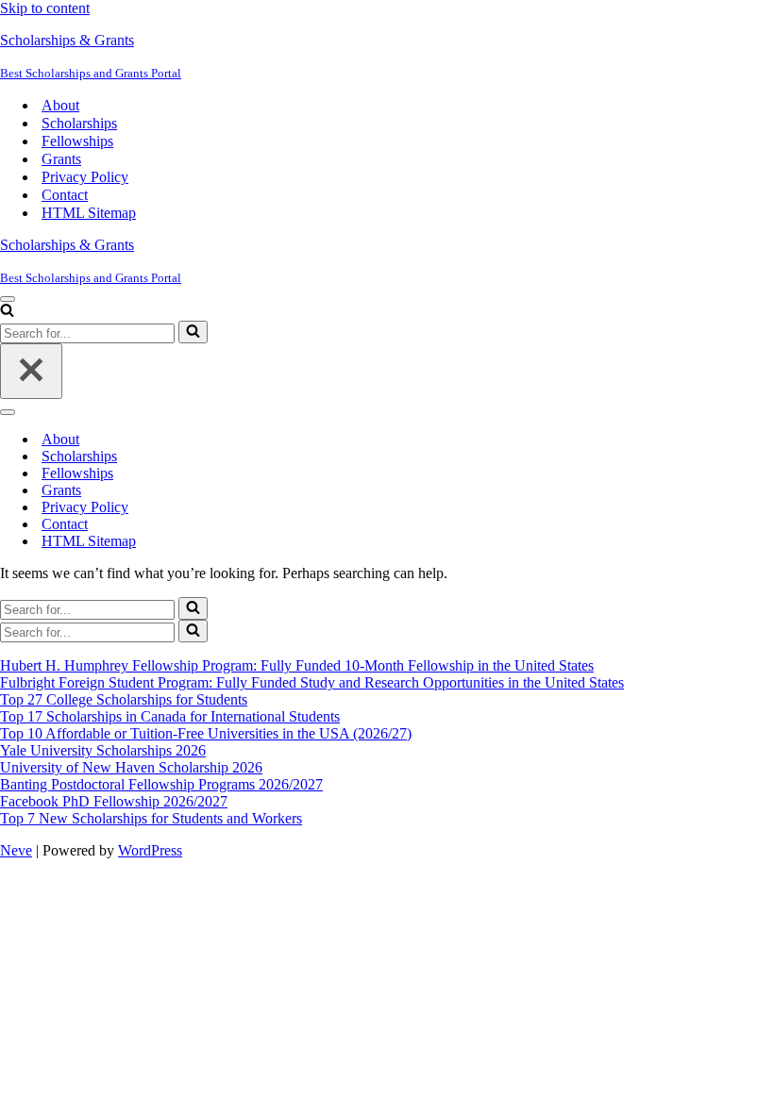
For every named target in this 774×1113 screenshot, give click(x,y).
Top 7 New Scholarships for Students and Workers (151, 818)
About (60, 105)
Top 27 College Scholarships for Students (123, 699)
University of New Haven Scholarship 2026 (131, 767)
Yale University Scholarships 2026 (103, 750)
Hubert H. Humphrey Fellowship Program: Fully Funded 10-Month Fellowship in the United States (297, 665)
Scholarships (79, 123)
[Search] (7, 312)
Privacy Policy (85, 177)
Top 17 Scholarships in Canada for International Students (170, 716)
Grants (61, 159)
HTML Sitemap (89, 213)
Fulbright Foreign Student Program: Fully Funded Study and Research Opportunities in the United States (312, 682)
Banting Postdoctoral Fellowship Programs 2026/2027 (161, 784)
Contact (65, 195)
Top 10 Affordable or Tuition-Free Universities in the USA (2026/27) (206, 733)
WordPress (150, 850)
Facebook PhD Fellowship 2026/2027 (113, 801)
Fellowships (77, 141)
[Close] (31, 371)
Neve (16, 850)
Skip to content (45, 8)
